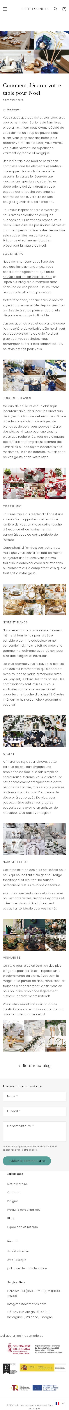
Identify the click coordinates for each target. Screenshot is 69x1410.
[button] (5, 9)
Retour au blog (37, 1065)
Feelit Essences (21, 1405)
